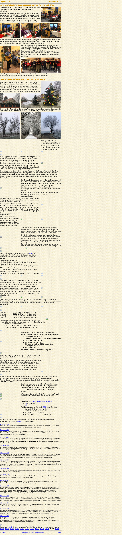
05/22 (12, 529)
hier (30, 253)
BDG (44, 407)
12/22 (47, 529)
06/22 (17, 529)
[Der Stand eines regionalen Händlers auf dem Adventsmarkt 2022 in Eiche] (21, 307)
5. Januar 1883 (4, 424)
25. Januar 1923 (4, 516)
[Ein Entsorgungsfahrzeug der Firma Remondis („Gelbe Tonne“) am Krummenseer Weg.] (1, 414)
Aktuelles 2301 (39, 532)
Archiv (10, 527)
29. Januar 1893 (4, 480)
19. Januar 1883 (4, 453)
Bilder (59, 532)
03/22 (2, 529)
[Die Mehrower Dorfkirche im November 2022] (47, 319)
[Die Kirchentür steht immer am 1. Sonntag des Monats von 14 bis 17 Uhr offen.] (42, 371)
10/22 (37, 529)
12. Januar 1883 (4, 445)
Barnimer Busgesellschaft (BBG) (41, 401)
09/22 (32, 529)
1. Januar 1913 (4, 508)
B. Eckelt (4, 532)
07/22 (22, 529)
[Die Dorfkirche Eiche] (42, 288)
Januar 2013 (20, 421)
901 (26, 405)
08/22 (27, 529)
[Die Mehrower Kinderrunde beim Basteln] (1, 341)
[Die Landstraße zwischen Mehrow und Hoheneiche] (21, 152)
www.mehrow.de (25, 532)
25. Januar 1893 (4, 474)
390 (26, 403)
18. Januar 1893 (4, 468)
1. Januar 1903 (4, 486)
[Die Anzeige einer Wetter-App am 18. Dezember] (1, 152)
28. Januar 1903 (4, 496)
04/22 (7, 529)
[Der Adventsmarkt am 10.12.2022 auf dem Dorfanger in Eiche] (1, 297)
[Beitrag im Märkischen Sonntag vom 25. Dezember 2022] (1, 394)
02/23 (57, 529)
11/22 (42, 529)
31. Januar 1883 (4, 460)
